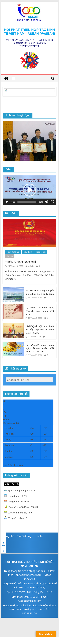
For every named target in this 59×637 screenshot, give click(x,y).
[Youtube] (29, 550)
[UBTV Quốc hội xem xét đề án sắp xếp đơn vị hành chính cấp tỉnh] (13, 325)
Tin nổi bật (40, 252)
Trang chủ (8, 536)
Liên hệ (38, 536)
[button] (29, 190)
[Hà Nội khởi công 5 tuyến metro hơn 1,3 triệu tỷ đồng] (13, 289)
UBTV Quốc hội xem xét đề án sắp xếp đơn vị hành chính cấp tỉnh (40, 329)
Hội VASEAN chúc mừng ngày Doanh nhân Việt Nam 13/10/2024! (40, 348)
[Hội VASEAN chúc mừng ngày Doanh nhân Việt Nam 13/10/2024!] (13, 343)
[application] (29, 190)
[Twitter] (29, 540)
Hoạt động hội (13, 252)
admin (31, 266)
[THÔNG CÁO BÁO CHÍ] (29, 221)
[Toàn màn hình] (52, 201)
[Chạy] (7, 201)
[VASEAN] (6, 78)
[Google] (29, 545)
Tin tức (10, 256)
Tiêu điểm (27, 252)
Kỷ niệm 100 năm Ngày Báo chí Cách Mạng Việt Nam (40, 311)
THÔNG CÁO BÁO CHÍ (20, 262)
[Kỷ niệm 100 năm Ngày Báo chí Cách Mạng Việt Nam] (13, 306)
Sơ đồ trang (24, 536)
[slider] (27, 202)
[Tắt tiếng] (47, 201)
